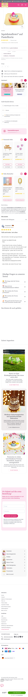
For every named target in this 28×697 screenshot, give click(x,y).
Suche (2, 595)
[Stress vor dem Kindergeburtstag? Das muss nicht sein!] (14, 360)
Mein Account (4, 610)
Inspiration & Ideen (5, 604)
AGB (2, 616)
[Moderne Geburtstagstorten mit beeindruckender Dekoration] (14, 401)
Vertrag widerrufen (5, 629)
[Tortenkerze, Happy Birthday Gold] (7, 152)
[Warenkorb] (22, 5)
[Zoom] (22, 26)
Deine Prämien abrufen (6, 606)
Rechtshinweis (4, 619)
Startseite (3, 30)
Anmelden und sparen (11, 516)
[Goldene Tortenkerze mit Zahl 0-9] (20, 186)
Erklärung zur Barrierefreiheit (7, 625)
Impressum (3, 621)
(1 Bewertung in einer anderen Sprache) (9, 42)
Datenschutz (4, 623)
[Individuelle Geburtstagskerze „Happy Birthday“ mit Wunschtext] (7, 187)
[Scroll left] (21, 139)
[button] (2, 680)
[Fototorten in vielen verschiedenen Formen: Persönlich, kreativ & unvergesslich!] (14, 444)
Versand (3, 597)
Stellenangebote (4, 608)
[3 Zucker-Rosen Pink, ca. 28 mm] (20, 152)
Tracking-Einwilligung (5, 627)
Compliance (3, 618)
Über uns (3, 600)
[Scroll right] (25, 139)
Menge (2, 63)
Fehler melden (4, 602)
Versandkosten (20, 695)
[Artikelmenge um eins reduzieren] (2, 66)
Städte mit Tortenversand (6, 599)
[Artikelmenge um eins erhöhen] (7, 66)
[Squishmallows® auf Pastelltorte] (7, 321)
